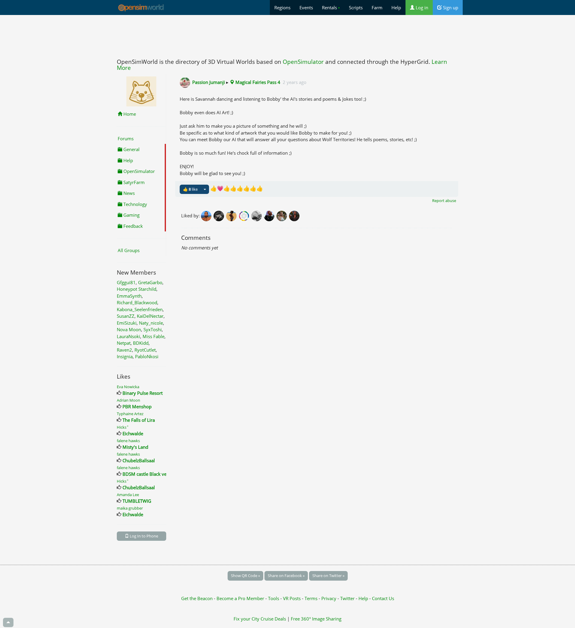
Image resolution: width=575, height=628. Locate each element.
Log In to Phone (143, 536)
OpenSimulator (303, 62)
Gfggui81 (126, 282)
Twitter (347, 598)
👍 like (190, 189)
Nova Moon (129, 329)
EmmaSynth (129, 296)
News (128, 193)
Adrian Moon (128, 400)
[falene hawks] (232, 215)
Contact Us (383, 598)
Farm (377, 7)
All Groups (129, 250)
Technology (134, 204)
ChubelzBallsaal (138, 460)
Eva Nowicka (128, 386)
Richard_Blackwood (137, 302)
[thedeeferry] (245, 215)
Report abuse (444, 200)
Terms (312, 598)
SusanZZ (125, 316)
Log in (421, 7)
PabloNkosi (146, 356)
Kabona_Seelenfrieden (140, 309)
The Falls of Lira (138, 420)
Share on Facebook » (286, 575)
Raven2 (124, 350)
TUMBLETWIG (136, 501)
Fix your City (246, 619)
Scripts (356, 7)
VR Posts (292, 598)
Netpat (124, 343)
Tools (274, 598)
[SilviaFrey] (282, 215)
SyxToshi (152, 329)
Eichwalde (132, 433)
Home (129, 114)
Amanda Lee (128, 494)
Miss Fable (153, 336)
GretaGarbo (150, 282)
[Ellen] (257, 215)
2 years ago (294, 82)
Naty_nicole (151, 323)
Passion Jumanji (208, 82)
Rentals (331, 7)
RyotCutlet (145, 350)
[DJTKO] (207, 215)
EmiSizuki (127, 323)
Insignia (125, 356)
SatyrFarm (133, 182)
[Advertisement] (287, 35)
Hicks (123, 427)
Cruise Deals (273, 619)
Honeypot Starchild (136, 289)
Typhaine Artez (130, 413)
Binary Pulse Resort (142, 393)
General (131, 149)
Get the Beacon (197, 598)
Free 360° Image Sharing (316, 619)
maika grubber (130, 508)
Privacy (328, 598)
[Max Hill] (220, 215)
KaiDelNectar (150, 316)
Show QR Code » (245, 575)
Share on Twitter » (328, 575)
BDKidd (141, 343)
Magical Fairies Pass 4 (257, 82)
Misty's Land (135, 447)
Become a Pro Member (241, 598)
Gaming (131, 215)
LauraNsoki (128, 336)
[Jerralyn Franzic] (270, 215)
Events (306, 7)
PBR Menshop (137, 406)
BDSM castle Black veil (145, 474)
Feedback (132, 226)
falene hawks (128, 440)
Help (396, 7)
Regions (282, 7)
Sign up (450, 7)
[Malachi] (294, 215)
